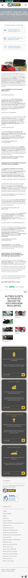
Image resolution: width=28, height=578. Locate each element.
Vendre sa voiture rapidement (10, 532)
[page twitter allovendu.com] (2, 1)
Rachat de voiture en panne (10, 556)
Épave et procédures (14, 447)
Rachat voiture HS (7, 558)
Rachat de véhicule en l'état (14, 349)
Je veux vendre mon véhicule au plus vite (14, 30)
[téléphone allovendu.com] (26, 5)
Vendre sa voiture (7, 525)
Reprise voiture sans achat (9, 549)
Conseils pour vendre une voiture (14, 415)
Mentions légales (7, 513)
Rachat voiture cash (8, 546)
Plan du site (6, 518)
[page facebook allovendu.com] (1, 1)
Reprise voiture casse (8, 561)
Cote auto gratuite (7, 520)
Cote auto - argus (14, 381)
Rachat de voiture (7, 542)
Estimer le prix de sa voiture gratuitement (13, 523)
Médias (4, 516)
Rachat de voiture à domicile (10, 544)
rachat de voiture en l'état (18, 169)
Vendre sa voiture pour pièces (10, 530)
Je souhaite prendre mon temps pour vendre (15, 38)
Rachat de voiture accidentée (10, 553)
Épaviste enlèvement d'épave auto (11, 539)
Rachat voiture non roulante (10, 551)
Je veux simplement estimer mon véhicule (14, 47)
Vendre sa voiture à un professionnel (12, 535)
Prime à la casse (7, 537)
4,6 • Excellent (16, 1)
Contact (5, 511)
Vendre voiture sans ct (8, 527)
